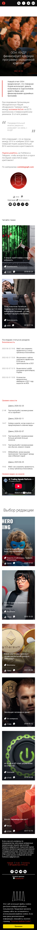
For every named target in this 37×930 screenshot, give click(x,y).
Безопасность (24, 200)
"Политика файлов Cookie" (20, 921)
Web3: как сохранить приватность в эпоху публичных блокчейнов (25, 350)
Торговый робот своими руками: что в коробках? (20, 411)
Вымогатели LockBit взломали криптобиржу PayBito (25, 370)
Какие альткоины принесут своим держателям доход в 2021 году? (16, 656)
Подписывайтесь (10, 153)
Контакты (26, 863)
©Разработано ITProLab (18, 865)
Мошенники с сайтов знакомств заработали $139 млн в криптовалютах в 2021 (25, 360)
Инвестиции (11, 560)
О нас (18, 863)
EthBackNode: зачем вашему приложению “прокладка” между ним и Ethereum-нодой (21, 454)
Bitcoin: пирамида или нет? (16, 819)
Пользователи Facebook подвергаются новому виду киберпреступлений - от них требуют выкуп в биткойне (16, 310)
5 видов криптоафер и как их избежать (17, 259)
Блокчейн (10, 772)
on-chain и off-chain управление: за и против (18, 764)
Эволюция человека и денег (17, 712)
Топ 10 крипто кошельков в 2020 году (16, 603)
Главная (10, 863)
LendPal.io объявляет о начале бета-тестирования (18, 550)
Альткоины (11, 665)
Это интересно (12, 719)
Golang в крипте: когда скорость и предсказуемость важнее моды (21, 424)
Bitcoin (9, 826)
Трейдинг (28, 558)
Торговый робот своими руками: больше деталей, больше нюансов (20, 438)
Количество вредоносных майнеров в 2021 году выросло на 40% (25, 380)
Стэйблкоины (19, 558)
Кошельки (11, 611)
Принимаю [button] (18, 926)
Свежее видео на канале (13, 474)
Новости (10, 558)
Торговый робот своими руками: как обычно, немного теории (20, 446)
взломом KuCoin (16, 109)
